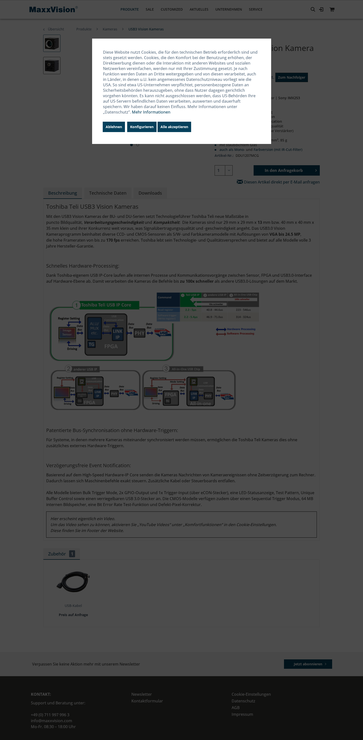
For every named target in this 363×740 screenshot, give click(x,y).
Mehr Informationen (151, 112)
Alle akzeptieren (174, 126)
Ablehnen (114, 126)
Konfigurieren (142, 126)
